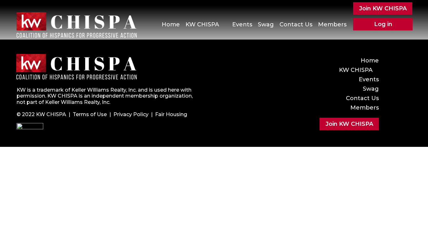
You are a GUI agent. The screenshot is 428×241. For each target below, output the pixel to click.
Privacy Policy (131, 114)
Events (242, 24)
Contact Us (295, 24)
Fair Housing (171, 114)
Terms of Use (90, 114)
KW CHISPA (202, 24)
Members (332, 24)
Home (171, 24)
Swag (266, 24)
